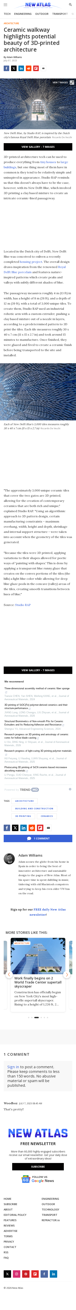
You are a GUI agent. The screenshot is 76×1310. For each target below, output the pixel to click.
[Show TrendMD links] (70, 789)
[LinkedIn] (21, 68)
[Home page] (38, 6)
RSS (6, 1252)
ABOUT (8, 1209)
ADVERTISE (11, 1231)
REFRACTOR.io (51, 1220)
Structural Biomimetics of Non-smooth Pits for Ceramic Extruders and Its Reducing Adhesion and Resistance (33, 723)
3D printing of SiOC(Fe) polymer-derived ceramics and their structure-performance (36, 706)
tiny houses (48, 162)
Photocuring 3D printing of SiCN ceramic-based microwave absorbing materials (35, 769)
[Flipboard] (36, 68)
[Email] (43, 68)
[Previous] (9, 974)
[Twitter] (14, 68)
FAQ (6, 1257)
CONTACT (10, 1247)
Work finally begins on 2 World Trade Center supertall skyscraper (38, 982)
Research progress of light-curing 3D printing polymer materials (38, 750)
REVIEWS (9, 1225)
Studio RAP (23, 605)
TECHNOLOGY (50, 1209)
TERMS (8, 1236)
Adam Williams (30, 855)
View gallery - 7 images (38, 146)
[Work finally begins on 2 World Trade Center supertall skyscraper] (38, 956)
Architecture (11, 23)
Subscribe (38, 1166)
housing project (31, 262)
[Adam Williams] (9, 858)
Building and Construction (34, 808)
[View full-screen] (72, 82)
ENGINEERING (23, 14)
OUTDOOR (42, 14)
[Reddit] (28, 68)
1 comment (42, 838)
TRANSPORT (60, 14)
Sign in (13, 1066)
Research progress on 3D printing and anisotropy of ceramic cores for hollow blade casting (36, 736)
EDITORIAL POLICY (15, 1215)
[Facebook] (6, 68)
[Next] (66, 974)
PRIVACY (9, 1241)
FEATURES (10, 1220)
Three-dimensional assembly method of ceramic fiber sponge (37, 688)
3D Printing (23, 816)
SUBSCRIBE (10, 1204)
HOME (7, 1198)
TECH (7, 14)
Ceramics (47, 816)
